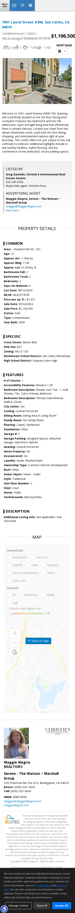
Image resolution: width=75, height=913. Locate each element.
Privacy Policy (43, 885)
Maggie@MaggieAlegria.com (24, 206)
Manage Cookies (18, 905)
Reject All (42, 905)
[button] (4, 908)
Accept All (61, 905)
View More (12, 210)
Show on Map (40, 641)
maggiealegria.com (16, 805)
